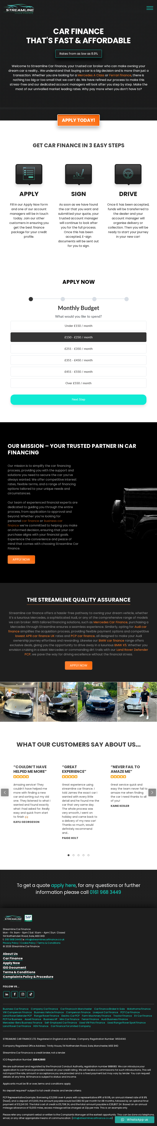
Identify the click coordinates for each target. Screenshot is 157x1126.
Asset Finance (33, 1019)
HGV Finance (40, 1026)
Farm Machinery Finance (96, 1015)
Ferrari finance (120, 75)
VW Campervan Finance (17, 1012)
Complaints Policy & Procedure (28, 977)
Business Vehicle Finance (49, 1012)
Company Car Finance (44, 1008)
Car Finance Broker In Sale (109, 1008)
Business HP (50, 1019)
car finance (30, 521)
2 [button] (73, 855)
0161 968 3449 (105, 892)
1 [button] (69, 855)
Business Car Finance (15, 1008)
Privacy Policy (11, 943)
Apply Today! (78, 120)
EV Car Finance (143, 1015)
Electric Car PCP (70, 1015)
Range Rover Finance (46, 1015)
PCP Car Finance (130, 1012)
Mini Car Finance (69, 1019)
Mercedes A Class (91, 75)
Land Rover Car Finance (17, 1026)
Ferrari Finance (90, 1019)
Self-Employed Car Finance (61, 1022)
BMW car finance (111, 640)
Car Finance (13, 958)
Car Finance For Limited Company (71, 1026)
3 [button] (78, 855)
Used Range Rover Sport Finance (126, 1022)
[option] (30, 806)
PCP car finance (83, 636)
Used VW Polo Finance (92, 1022)
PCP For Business (12, 1019)
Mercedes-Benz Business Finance (22, 1022)
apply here (63, 885)
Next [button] (152, 792)
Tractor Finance (122, 1015)
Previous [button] (5, 792)
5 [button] (88, 855)
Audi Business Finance (114, 1019)
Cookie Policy (28, 943)
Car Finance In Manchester (76, 1008)
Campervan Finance (78, 1012)
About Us (10, 954)
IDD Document (14, 967)
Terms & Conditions (49, 943)
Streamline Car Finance (17, 8)
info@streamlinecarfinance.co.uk (44, 939)
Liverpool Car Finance (105, 1012)
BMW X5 (120, 645)
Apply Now (21, 559)
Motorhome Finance (138, 1008)
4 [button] (83, 855)
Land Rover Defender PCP (17, 1015)
